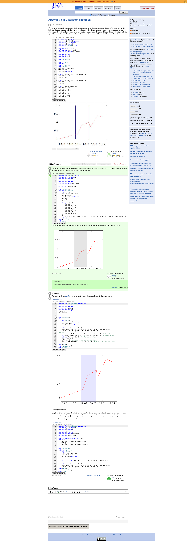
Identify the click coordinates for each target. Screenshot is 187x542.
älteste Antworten (89, 164)
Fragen (79, 8)
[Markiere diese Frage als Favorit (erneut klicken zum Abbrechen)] (49, 32)
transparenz (61, 148)
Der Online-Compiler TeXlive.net (142, 76)
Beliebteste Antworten (119, 164)
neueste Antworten (104, 164)
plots (54, 148)
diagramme (69, 148)
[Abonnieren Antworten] (131, 30)
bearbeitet (94, 151)
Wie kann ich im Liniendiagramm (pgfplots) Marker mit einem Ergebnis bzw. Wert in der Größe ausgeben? (141, 191)
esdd (113, 477)
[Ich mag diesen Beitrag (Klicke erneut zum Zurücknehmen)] (49, 25)
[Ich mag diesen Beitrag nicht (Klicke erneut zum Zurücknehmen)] (49, 30)
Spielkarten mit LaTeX (139, 82)
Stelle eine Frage (147, 8)
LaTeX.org (136, 94)
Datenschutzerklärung (104, 535)
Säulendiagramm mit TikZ (138, 156)
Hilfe (114, 535)
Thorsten (93, 153)
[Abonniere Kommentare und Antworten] (131, 33)
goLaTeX (135, 92)
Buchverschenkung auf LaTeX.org (142, 44)
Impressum (93, 535)
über (83, 535)
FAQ (87, 535)
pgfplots (76, 148)
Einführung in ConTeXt (139, 80)
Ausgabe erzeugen (59, 100)
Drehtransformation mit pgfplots (140, 160)
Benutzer (98, 8)
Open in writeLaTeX (57, 299)
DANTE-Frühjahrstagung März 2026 (143, 71)
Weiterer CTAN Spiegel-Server (142, 84)
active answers (76, 164)
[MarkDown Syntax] (126, 492)
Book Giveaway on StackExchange (143, 46)
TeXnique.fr (136, 96)
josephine (114, 153)
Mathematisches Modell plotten (142, 86)
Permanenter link (56, 273)
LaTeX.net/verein (143, 62)
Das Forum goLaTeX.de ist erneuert (143, 78)
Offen (118, 8)
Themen (88, 8)
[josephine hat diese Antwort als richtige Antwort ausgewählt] (49, 176)
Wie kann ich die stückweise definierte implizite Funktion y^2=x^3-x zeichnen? (142, 199)
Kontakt (119, 535)
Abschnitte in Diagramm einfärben (69, 19)
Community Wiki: (123, 517)
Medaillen (108, 8)
